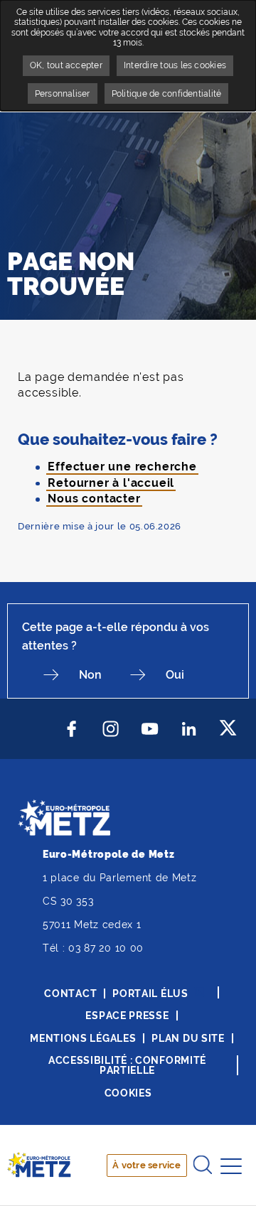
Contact (70, 993)
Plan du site (187, 1038)
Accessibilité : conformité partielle (127, 1065)
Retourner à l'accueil (111, 483)
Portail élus (150, 993)
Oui (175, 675)
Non (90, 675)
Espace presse (127, 1015)
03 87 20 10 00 (106, 948)
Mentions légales (83, 1038)
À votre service (146, 1165)
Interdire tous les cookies (175, 65)
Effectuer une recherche (122, 466)
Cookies (128, 1093)
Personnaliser (62, 94)
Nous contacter (94, 498)
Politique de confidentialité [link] (167, 94)
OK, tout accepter (66, 65)
